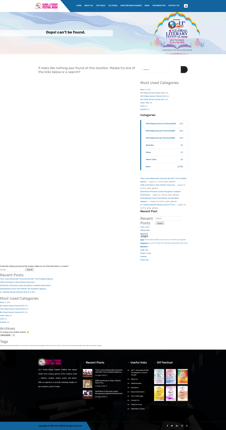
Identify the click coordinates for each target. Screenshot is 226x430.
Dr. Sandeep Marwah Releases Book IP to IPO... (158, 205)
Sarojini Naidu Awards (131, 5)
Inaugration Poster (44, 345)
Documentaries (9, 345)
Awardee (143, 109)
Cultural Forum (136, 404)
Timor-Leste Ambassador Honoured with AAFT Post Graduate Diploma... (27, 279)
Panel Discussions (166, 243)
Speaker (99, 345)
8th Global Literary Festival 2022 (152, 99)
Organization (158, 5)
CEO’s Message (137, 396)
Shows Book (93, 345)
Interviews (53, 345)
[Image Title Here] (159, 376)
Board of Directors (138, 392)
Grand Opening (174, 239)
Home (78, 5)
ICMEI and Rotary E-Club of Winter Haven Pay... (158, 185)
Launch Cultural (155, 243)
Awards (2, 345)
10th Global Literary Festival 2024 (152, 96)
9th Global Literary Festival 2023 (152, 93)
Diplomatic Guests (138, 409)
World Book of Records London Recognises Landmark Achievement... (26, 285)
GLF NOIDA (112, 5)
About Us (88, 5)
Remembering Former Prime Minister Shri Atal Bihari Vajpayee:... (24, 289)
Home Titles (144, 103)
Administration (136, 383)
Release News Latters (177, 243)
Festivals (100, 5)
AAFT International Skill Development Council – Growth (139, 372)
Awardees (135, 388)
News (147, 5)
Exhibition (157, 239)
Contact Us (173, 5)
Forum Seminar (164, 239)
